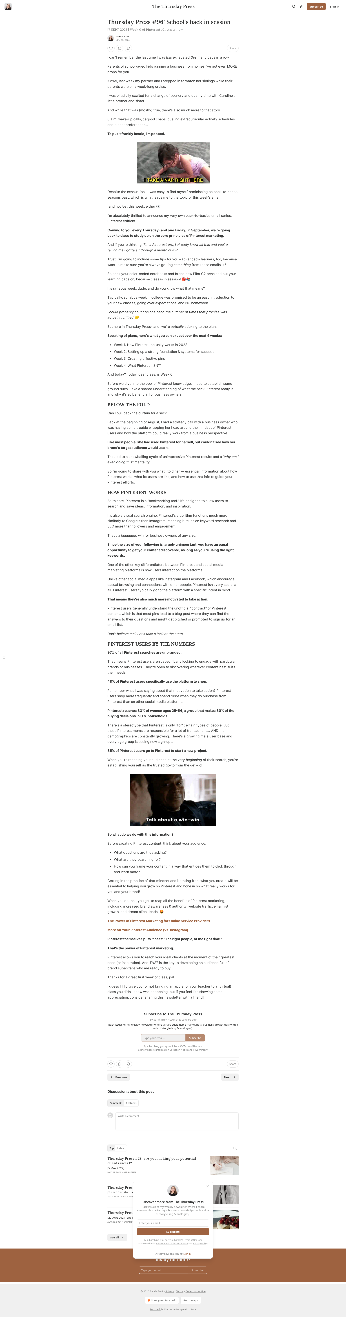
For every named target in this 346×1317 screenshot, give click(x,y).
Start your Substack (163, 1300)
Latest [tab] (121, 1148)
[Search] (293, 6)
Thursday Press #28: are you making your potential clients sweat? (151, 1160)
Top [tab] (112, 1148)
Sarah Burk (122, 36)
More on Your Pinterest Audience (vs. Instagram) (147, 930)
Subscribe (316, 6)
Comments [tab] (116, 1103)
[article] (173, 1168)
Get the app (190, 1300)
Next (227, 1077)
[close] (207, 1186)
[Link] (102, 405)
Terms (179, 1291)
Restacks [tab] (131, 1103)
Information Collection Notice (172, 1243)
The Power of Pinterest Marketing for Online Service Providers (158, 921)
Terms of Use (190, 1239)
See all (114, 1237)
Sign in (335, 6)
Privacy (169, 1291)
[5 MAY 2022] (115, 1168)
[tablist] (123, 1103)
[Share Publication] (301, 6)
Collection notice (196, 1291)
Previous (121, 1077)
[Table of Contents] (3, 658)
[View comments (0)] (119, 48)
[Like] (111, 48)
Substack (155, 1309)
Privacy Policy (200, 1243)
